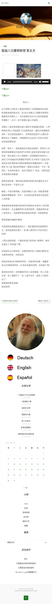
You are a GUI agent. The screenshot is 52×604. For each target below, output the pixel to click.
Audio (26, 504)
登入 (26, 559)
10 (14, 464)
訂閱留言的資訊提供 (26, 568)
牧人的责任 (26, 421)
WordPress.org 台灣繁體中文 (26, 572)
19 (26, 469)
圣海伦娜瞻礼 (26, 427)
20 (32, 469)
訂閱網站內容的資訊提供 (26, 563)
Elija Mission (26, 26)
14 (37, 464)
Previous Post (10, 301)
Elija (3, 55)
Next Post (43, 301)
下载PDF (5, 95)
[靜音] (40, 81)
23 (8, 475)
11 (20, 464)
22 (43, 469)
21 (37, 469)
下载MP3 (5, 89)
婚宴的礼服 (26, 414)
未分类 (26, 517)
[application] (26, 81)
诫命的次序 (26, 408)
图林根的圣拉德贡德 (26, 434)
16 (8, 469)
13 (32, 464)
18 (20, 469)
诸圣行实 (26, 521)
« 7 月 (25, 488)
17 (14, 469)
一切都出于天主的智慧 (26, 395)
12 (26, 464)
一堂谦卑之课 (26, 401)
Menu (6, 3)
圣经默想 (26, 512)
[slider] (45, 81)
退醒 (26, 526)
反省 (5, 46)
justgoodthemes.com (29, 591)
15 (43, 464)
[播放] (5, 81)
